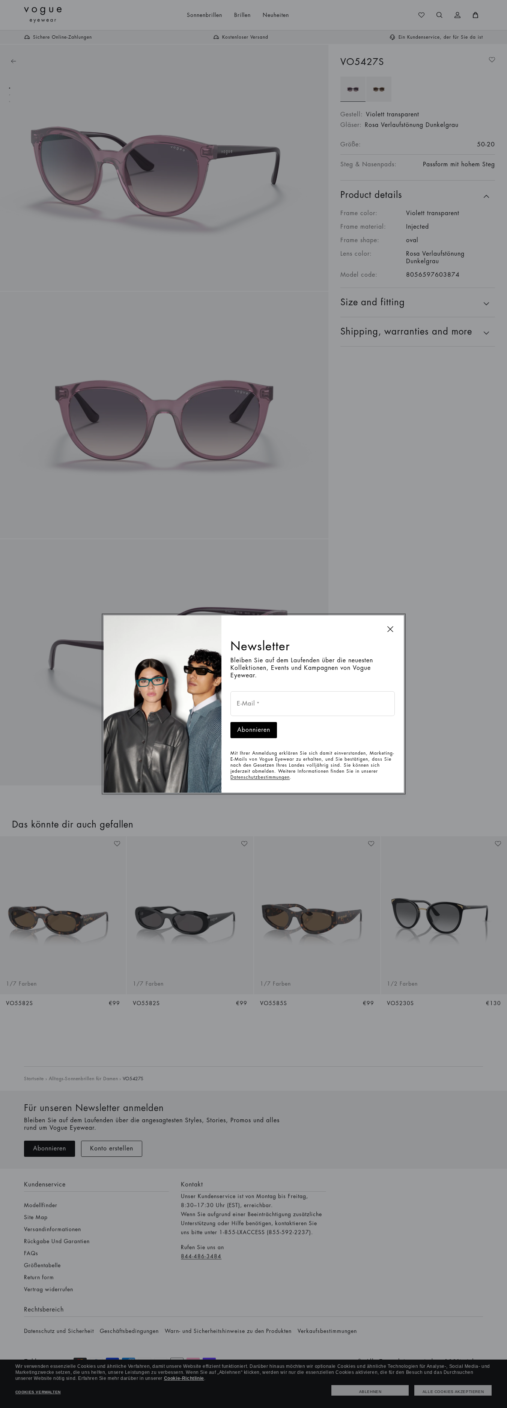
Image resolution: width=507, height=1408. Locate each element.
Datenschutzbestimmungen (260, 777)
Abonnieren (253, 730)
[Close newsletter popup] (390, 628)
